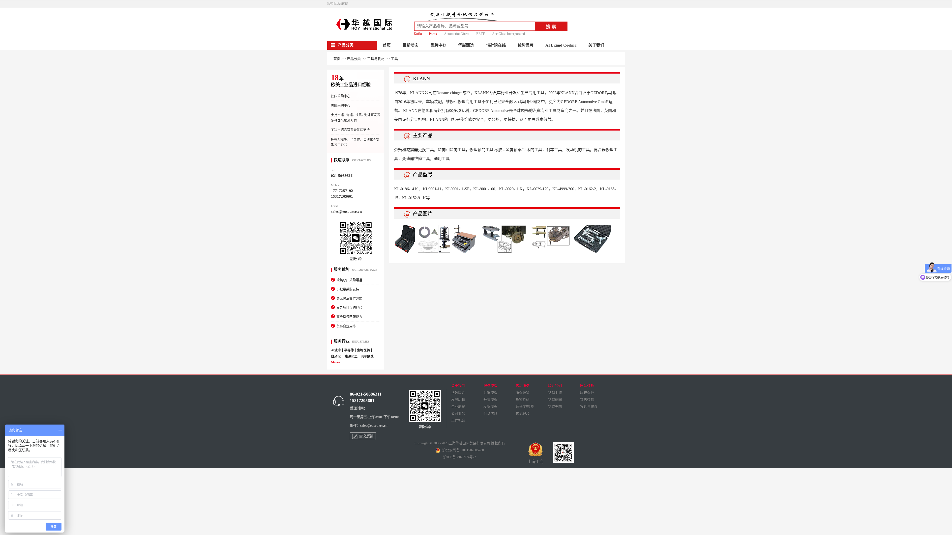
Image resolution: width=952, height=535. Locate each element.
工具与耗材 (376, 59)
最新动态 (410, 45)
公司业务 (458, 413)
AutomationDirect (456, 34)
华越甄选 (466, 45)
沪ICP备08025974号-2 (459, 457)
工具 (394, 59)
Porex (433, 34)
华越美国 (555, 406)
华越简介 (458, 393)
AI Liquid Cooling (560, 45)
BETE (480, 34)
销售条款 (587, 399)
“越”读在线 (496, 45)
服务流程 (490, 386)
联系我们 (555, 386)
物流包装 (523, 413)
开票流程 (490, 399)
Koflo (418, 34)
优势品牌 (526, 45)
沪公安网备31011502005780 (462, 450)
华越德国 (555, 399)
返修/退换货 (525, 406)
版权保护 (587, 393)
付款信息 (490, 413)
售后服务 (523, 386)
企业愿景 (458, 406)
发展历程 (458, 399)
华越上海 (555, 393)
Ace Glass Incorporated (508, 34)
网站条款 (587, 386)
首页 (387, 45)
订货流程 (490, 393)
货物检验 (523, 399)
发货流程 (490, 406)
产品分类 (354, 59)
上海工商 (535, 461)
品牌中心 (438, 45)
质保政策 (523, 393)
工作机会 (458, 420)
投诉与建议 (588, 406)
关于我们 (596, 45)
